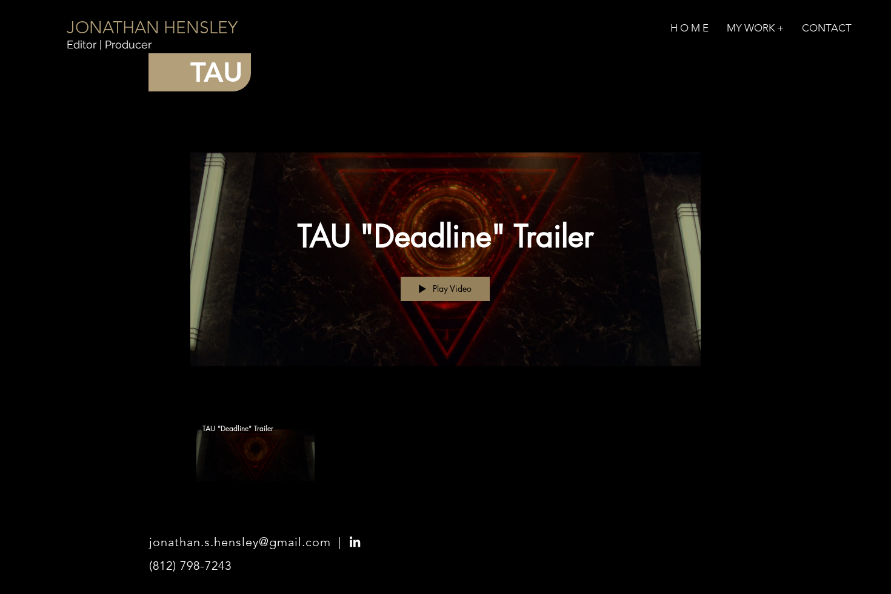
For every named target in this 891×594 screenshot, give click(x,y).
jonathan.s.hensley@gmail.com (240, 542)
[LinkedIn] (354, 541)
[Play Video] (255, 455)
